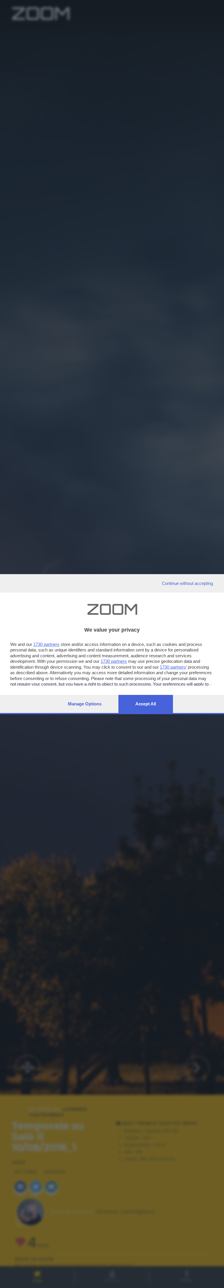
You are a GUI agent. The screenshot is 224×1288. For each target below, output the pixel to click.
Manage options (85, 703)
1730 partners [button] (46, 644)
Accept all (145, 703)
